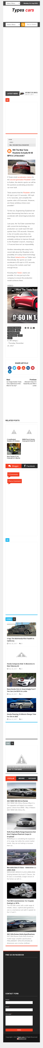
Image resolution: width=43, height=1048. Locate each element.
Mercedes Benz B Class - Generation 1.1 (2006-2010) (21, 868)
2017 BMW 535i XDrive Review (17, 801)
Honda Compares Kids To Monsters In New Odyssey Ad (21, 665)
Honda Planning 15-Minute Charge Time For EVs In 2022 (21, 715)
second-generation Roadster (20, 180)
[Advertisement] (25, 20)
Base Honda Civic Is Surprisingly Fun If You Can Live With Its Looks (21, 690)
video (11, 142)
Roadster (26, 192)
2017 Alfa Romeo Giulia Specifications (21, 934)
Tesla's (19, 273)
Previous (8, 760)
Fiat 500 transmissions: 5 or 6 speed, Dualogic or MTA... (20, 902)
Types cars (21, 1037)
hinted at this (20, 257)
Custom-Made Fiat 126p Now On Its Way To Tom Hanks (21, 768)
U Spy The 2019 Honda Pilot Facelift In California (20, 639)
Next (35, 760)
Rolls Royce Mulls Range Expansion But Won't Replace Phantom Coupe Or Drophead (21, 834)
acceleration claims (25, 177)
